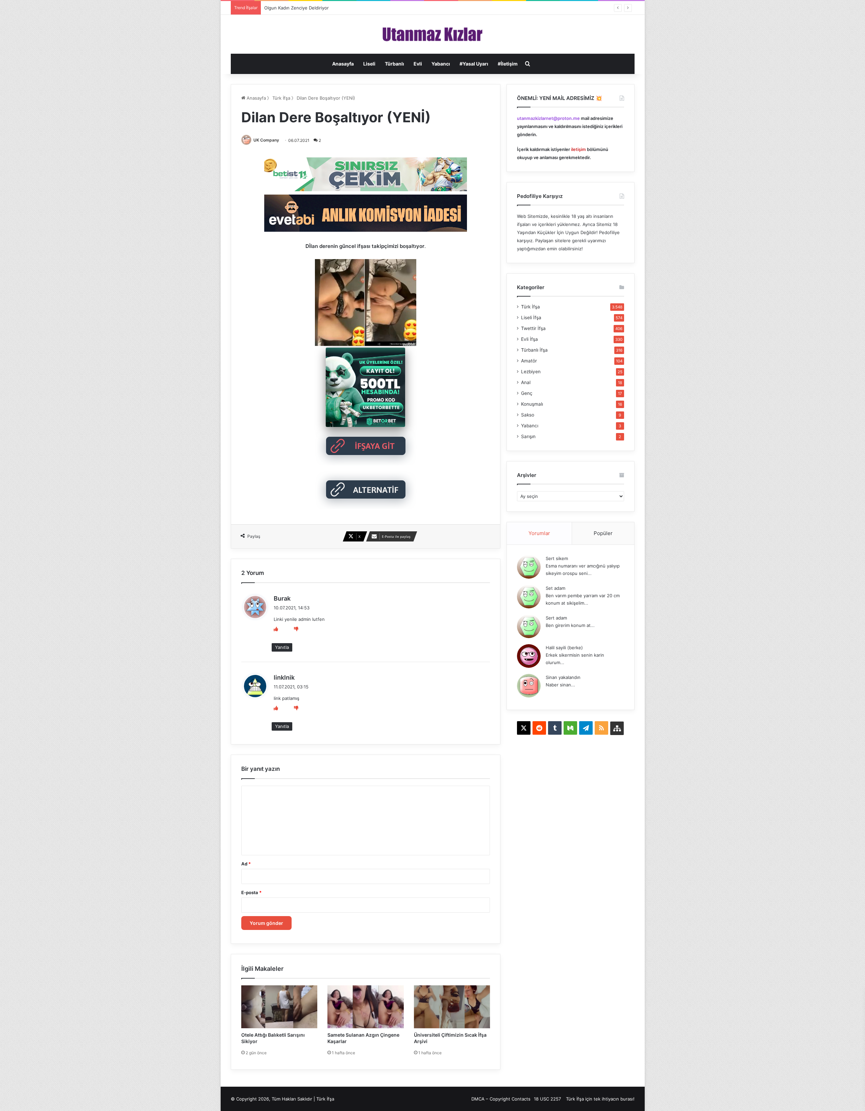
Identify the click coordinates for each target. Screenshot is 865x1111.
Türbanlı (394, 64)
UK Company (266, 140)
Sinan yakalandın (563, 677)
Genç (527, 393)
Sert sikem (557, 558)
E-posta (251, 892)
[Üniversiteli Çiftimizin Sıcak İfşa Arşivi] (452, 1006)
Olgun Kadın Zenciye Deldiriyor (296, 7)
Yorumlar (539, 533)
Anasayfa (343, 64)
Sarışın (528, 436)
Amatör (529, 360)
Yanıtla (282, 647)
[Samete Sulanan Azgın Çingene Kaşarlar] (365, 1006)
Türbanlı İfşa (534, 350)
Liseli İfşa (531, 317)
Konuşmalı (532, 404)
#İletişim (508, 64)
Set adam (555, 588)
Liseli (369, 64)
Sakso (527, 415)
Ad (246, 863)
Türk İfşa (281, 98)
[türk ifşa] (433, 34)
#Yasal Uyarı (474, 64)
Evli (418, 64)
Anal (525, 382)
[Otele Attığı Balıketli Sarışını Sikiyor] (279, 1006)
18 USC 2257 (547, 1099)
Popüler (603, 533)
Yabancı (440, 64)
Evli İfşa (529, 339)
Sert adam (556, 618)
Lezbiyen (531, 371)
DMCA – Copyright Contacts (500, 1099)
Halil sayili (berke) (564, 647)
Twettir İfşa (533, 328)
